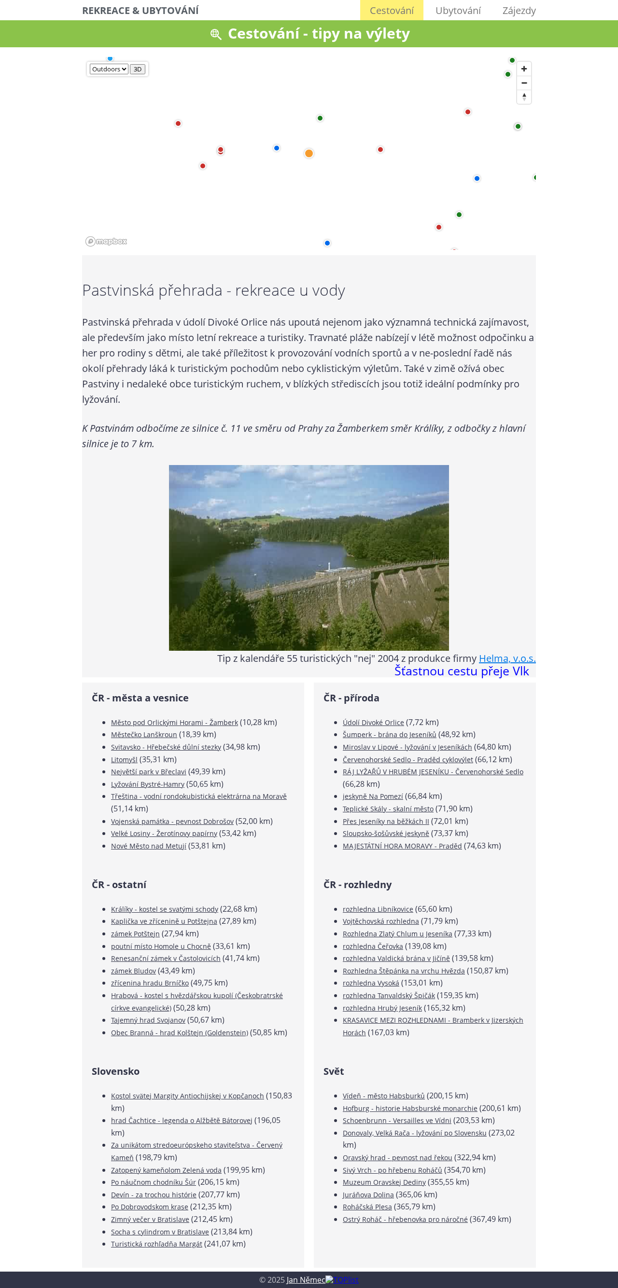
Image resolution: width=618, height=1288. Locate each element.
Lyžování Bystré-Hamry (147, 784)
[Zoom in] (524, 69)
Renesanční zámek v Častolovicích (166, 958)
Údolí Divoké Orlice (373, 722)
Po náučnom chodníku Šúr (153, 1182)
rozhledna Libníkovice (378, 909)
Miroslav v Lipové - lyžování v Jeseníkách (407, 747)
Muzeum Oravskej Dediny (384, 1182)
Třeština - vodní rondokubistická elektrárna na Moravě (199, 796)
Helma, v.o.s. (507, 658)
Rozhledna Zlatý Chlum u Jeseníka (397, 933)
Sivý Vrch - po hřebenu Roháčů (392, 1170)
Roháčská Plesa (367, 1206)
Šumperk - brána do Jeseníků (389, 734)
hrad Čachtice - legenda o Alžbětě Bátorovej (182, 1120)
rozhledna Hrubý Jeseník (382, 1008)
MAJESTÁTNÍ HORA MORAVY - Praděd (402, 845)
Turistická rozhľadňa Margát (156, 1243)
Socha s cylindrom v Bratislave (160, 1231)
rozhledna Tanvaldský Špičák (389, 995)
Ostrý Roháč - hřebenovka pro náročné (405, 1219)
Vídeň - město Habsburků (384, 1095)
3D (137, 69)
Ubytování (458, 10)
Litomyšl (124, 759)
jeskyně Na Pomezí (373, 796)
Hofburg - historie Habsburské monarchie (410, 1108)
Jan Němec (306, 1279)
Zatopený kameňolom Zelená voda (166, 1170)
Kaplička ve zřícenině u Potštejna (164, 921)
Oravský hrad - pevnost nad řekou (397, 1157)
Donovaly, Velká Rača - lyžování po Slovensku (415, 1132)
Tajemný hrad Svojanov (148, 1020)
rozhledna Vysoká (371, 982)
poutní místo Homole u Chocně (161, 946)
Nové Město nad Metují (148, 845)
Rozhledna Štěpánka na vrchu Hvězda (404, 970)
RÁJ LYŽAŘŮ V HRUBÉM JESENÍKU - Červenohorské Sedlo (433, 771)
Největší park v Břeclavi (148, 771)
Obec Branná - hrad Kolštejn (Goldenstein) (179, 1032)
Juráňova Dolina (368, 1194)
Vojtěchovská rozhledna (381, 921)
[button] (276, 148)
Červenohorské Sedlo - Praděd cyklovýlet (408, 759)
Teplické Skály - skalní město (388, 808)
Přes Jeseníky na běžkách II (386, 821)
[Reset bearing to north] (524, 97)
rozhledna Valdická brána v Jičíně (396, 958)
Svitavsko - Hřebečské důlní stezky (166, 747)
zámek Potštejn (135, 933)
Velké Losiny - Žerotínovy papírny (164, 833)
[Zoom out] (524, 83)
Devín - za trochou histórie (154, 1194)
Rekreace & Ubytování (140, 10)
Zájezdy (519, 10)
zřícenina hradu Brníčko (150, 982)
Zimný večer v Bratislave (150, 1219)
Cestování (392, 10)
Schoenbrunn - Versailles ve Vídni (397, 1120)
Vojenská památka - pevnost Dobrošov (172, 821)
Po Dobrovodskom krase (149, 1206)
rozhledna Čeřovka (373, 946)
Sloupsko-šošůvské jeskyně (386, 833)
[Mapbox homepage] (106, 241)
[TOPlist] (342, 1279)
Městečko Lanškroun (144, 734)
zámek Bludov (133, 970)
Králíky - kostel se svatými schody (164, 909)
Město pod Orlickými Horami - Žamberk (174, 722)
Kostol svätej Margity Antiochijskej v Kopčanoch (187, 1095)
